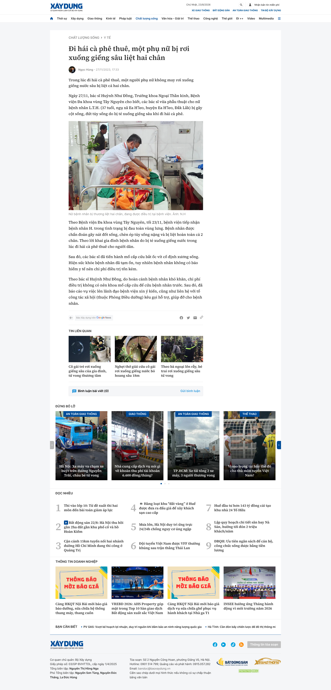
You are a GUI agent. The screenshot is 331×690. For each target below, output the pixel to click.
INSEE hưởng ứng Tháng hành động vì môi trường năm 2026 (248, 606)
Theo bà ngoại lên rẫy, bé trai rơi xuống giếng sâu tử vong (181, 371)
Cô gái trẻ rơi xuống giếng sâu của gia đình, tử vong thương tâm (88, 371)
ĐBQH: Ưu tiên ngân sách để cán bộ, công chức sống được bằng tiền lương (243, 545)
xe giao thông (201, 10)
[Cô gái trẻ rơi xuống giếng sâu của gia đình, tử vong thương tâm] (90, 349)
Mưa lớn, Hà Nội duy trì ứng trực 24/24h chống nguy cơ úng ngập (165, 526)
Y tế (107, 38)
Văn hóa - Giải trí (173, 18)
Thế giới (227, 18)
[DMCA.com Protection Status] (248, 671)
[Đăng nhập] (250, 4)
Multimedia (266, 18)
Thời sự (62, 18)
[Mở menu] (279, 18)
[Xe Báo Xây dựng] (267, 661)
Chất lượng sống (147, 18)
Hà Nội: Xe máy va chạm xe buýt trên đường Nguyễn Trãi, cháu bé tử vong (81, 470)
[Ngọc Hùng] (72, 69)
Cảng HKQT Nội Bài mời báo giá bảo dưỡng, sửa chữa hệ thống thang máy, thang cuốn (81, 608)
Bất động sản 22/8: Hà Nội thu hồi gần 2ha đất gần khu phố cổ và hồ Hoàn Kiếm (93, 527)
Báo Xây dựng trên (86, 317)
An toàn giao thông (245, 10)
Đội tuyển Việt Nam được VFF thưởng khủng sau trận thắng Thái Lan (169, 545)
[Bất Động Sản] (232, 662)
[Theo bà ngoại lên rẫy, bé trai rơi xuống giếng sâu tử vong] (182, 349)
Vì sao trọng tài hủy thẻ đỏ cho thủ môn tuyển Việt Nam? (249, 470)
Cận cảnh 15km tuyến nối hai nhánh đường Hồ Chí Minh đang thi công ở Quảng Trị (94, 545)
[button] (161, 483)
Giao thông (94, 18)
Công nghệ (210, 18)
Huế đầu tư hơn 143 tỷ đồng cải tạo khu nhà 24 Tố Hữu (242, 507)
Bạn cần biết (66, 627)
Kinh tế (111, 18)
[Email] (195, 318)
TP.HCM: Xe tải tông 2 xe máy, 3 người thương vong (193, 472)
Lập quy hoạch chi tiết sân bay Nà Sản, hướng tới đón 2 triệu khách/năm (241, 526)
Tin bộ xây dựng (271, 10)
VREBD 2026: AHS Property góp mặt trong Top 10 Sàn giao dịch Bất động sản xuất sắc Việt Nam (137, 608)
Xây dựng (77, 18)
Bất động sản (221, 10)
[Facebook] (181, 318)
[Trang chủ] (51, 18)
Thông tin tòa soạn (264, 644)
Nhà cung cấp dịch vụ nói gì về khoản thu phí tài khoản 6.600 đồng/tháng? (137, 470)
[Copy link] (201, 318)
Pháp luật (125, 18)
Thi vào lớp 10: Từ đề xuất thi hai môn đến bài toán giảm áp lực (91, 507)
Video (251, 18)
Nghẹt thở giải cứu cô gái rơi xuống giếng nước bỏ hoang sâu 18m (135, 371)
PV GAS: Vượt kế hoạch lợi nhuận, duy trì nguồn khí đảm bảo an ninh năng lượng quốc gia (142, 627)
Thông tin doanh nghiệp (77, 562)
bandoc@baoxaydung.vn (154, 668)
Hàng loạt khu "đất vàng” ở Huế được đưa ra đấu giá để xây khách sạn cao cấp (167, 508)
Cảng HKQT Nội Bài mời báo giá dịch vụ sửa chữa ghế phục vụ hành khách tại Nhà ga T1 (193, 608)
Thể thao (193, 18)
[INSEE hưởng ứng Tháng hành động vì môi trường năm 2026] (249, 583)
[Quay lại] (71, 317)
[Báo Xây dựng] (66, 7)
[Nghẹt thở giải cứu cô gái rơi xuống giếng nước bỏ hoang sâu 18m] (136, 349)
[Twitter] (188, 318)
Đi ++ (239, 18)
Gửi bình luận (190, 391)
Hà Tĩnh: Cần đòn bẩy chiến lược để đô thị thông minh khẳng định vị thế (255, 627)
